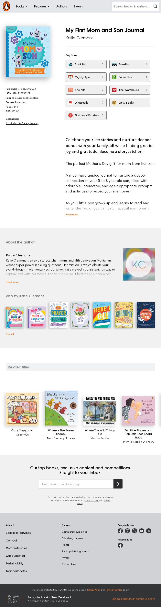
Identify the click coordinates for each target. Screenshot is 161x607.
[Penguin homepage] (6, 6)
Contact (11, 540)
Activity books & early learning (22, 123)
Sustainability (14, 563)
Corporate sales (16, 548)
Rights (65, 544)
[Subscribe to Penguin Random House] (118, 484)
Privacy (65, 557)
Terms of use (69, 564)
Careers (66, 525)
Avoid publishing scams (75, 551)
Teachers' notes (16, 571)
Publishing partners (72, 538)
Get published (15, 556)
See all (10, 334)
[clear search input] (155, 7)
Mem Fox (52, 438)
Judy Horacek (67, 438)
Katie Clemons (79, 37)
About (10, 525)
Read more (72, 214)
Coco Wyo (22, 434)
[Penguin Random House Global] (17, 598)
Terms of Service (113, 589)
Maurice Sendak (100, 438)
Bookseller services (18, 533)
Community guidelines (74, 531)
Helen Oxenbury (144, 441)
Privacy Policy (93, 589)
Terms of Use (92, 500)
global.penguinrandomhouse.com (133, 598)
